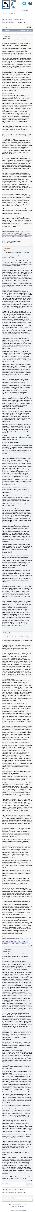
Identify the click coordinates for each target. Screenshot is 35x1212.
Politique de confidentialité (20, 1210)
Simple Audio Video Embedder (18, 1206)
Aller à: (30, 1196)
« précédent (26, 25)
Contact (12, 1210)
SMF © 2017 (17, 1204)
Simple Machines (24, 1204)
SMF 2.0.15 (11, 1204)
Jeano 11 (8, 36)
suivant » (31, 25)
